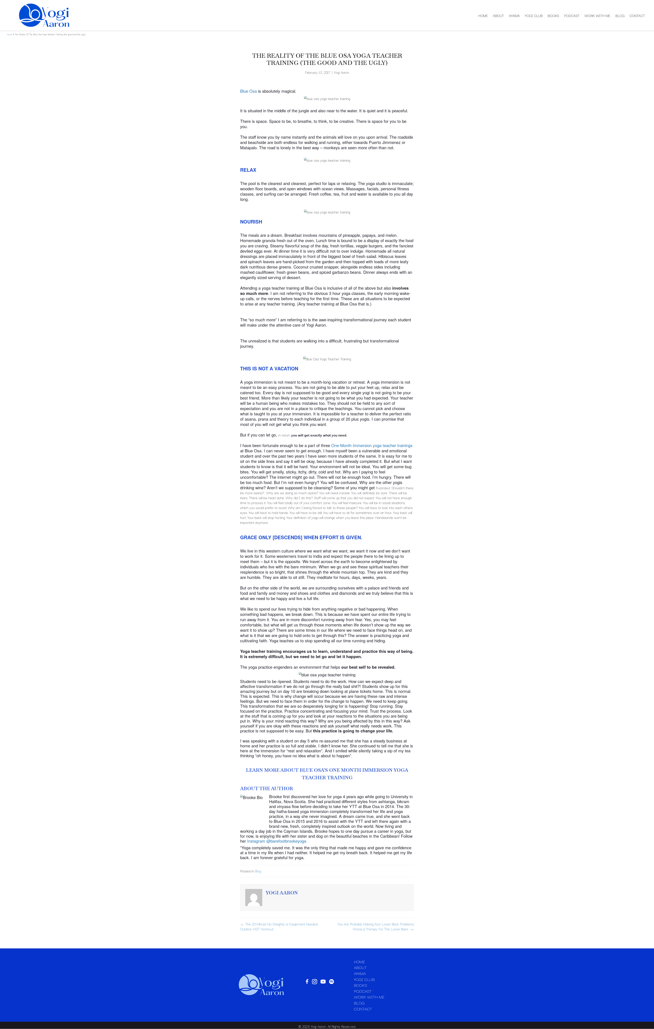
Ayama (514, 15)
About (498, 15)
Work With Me (597, 15)
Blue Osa (248, 91)
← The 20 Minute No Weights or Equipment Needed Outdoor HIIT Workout (279, 926)
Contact (637, 15)
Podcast (572, 15)
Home (483, 15)
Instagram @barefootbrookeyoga (276, 841)
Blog (620, 15)
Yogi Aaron (341, 72)
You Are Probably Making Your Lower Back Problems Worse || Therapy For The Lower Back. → (376, 926)
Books (553, 15)
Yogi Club (534, 15)
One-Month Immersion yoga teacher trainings (371, 445)
